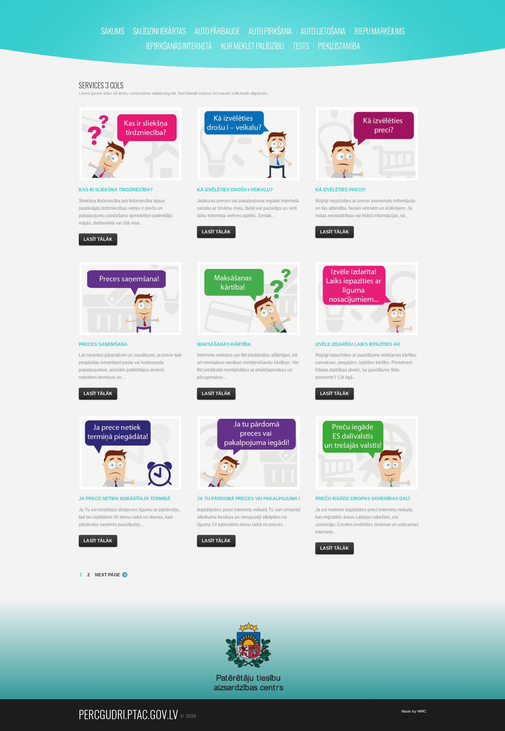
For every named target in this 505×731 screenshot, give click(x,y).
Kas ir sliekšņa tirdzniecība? (116, 189)
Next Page (107, 574)
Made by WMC (413, 711)
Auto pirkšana (270, 31)
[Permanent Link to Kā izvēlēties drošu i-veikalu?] (248, 144)
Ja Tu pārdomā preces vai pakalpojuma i (248, 498)
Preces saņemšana (103, 344)
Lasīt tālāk (98, 239)
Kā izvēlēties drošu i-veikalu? (235, 189)
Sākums (112, 31)
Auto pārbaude (217, 31)
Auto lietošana (323, 31)
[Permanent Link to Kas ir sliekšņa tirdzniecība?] (130, 144)
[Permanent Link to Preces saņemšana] (130, 299)
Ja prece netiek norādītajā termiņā (124, 498)
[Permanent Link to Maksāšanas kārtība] (248, 299)
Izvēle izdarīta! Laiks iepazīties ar (357, 344)
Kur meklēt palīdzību (252, 45)
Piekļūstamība (339, 45)
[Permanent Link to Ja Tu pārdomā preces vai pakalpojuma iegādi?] (248, 453)
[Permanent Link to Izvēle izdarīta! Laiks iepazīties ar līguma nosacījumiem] (366, 299)
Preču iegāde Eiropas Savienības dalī (362, 498)
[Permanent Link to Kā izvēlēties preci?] (366, 144)
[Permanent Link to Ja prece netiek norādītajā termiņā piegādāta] (130, 453)
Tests (300, 45)
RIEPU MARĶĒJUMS (379, 31)
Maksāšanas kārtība (224, 344)
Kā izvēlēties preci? (340, 189)
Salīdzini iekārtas (159, 31)
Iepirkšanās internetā (179, 45)
